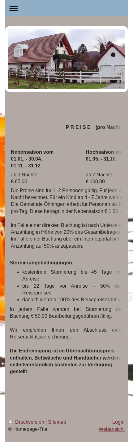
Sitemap (57, 422)
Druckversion (29, 422)
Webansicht (112, 429)
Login (118, 422)
